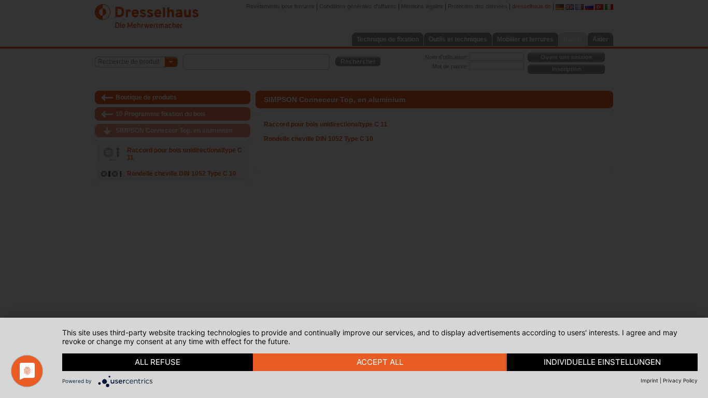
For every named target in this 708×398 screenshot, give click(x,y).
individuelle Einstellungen (602, 362)
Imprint (649, 380)
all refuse (157, 362)
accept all (380, 362)
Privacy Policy (680, 380)
